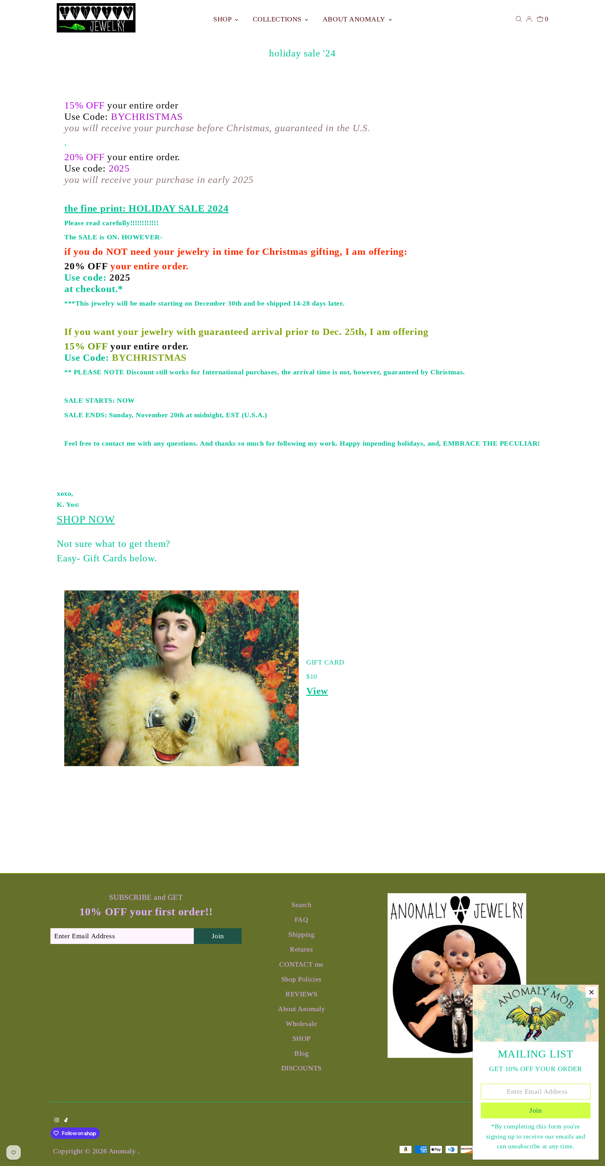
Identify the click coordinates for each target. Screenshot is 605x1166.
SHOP (223, 19)
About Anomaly (355, 19)
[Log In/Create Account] (529, 19)
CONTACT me (301, 964)
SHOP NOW (86, 519)
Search (301, 905)
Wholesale (301, 1024)
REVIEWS (301, 994)
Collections (278, 19)
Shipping (301, 934)
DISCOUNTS (301, 1068)
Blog (301, 1053)
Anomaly (123, 1151)
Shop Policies (301, 979)
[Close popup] (591, 992)
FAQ (301, 919)
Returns (301, 949)
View (317, 690)
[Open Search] (518, 19)
